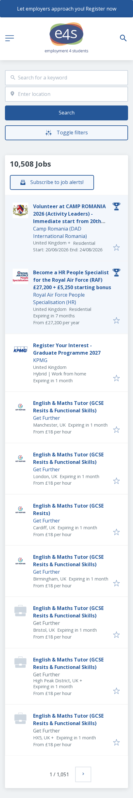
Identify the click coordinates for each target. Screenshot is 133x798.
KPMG (40, 360)
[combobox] (66, 77)
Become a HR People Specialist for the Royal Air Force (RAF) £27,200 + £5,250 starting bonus (72, 280)
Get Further (46, 418)
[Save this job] (116, 248)
